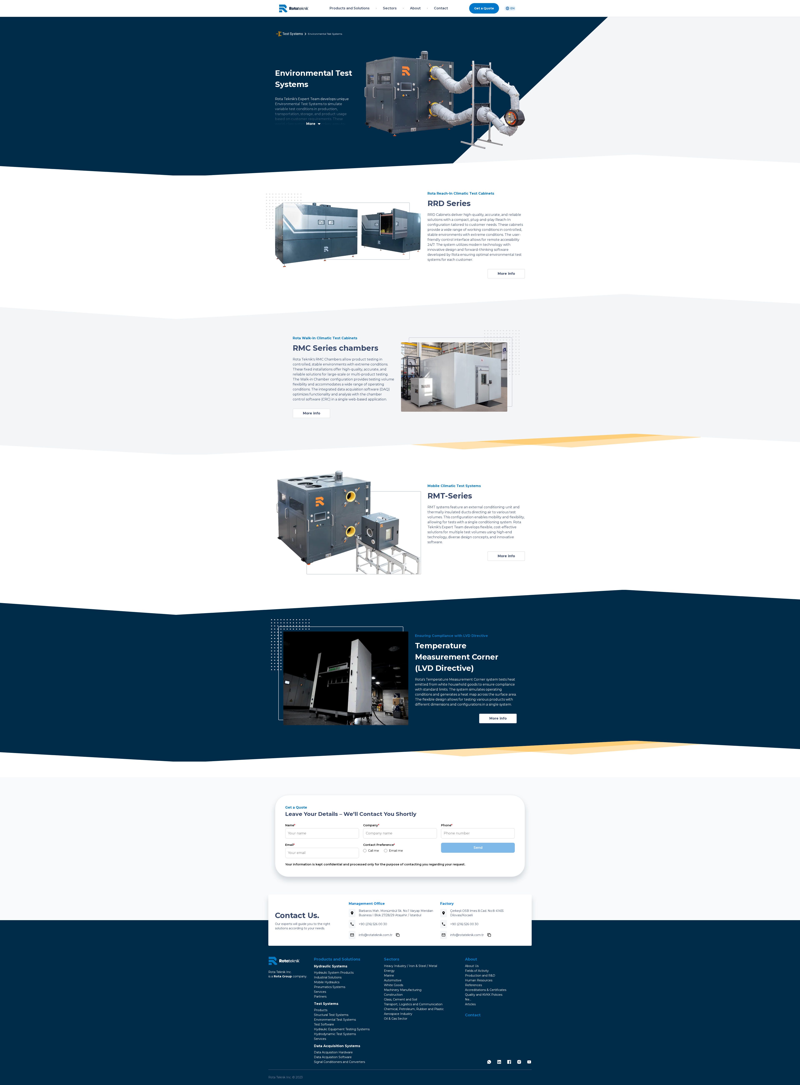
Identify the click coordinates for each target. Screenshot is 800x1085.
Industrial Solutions (327, 977)
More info (506, 274)
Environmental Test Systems (335, 1020)
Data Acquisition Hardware (333, 1052)
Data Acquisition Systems (337, 1046)
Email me (396, 851)
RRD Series (449, 203)
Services (320, 992)
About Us (472, 966)
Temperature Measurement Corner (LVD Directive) (456, 657)
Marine (389, 975)
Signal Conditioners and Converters (339, 1062)
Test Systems (326, 1004)
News (469, 999)
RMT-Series (450, 495)
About (471, 959)
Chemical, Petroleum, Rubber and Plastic (414, 1009)
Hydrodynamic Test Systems (335, 1034)
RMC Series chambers (335, 348)
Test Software (324, 1024)
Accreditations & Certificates (485, 990)
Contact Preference (379, 845)
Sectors (391, 959)
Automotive (392, 980)
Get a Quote (484, 8)
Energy (389, 971)
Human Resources (478, 980)
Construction (393, 995)
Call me (373, 851)
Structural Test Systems (331, 1015)
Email (290, 845)
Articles (470, 1004)
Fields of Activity (477, 971)
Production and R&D (480, 975)
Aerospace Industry (398, 1014)
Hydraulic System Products (334, 972)
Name (290, 825)
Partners (320, 996)
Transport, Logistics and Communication (413, 1004)
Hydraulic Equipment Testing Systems (342, 1029)
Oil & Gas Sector (395, 1018)
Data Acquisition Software (333, 1057)
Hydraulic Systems (330, 966)
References (473, 985)
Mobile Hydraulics (326, 982)
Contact (473, 1015)
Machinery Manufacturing (402, 990)
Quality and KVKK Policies (483, 995)
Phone (446, 825)
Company (371, 825)
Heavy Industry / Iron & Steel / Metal (410, 966)
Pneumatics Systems (329, 987)
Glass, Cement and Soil (400, 999)
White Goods (393, 985)
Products (320, 1010)
